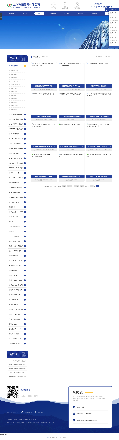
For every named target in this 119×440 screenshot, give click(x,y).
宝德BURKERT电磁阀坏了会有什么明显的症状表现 (18, 365)
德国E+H (12, 207)
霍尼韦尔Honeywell (15, 329)
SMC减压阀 (14, 74)
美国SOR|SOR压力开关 (16, 285)
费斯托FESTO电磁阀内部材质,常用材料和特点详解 (18, 368)
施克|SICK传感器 (14, 334)
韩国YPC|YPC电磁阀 (15, 158)
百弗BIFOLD (13, 324)
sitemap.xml (44, 422)
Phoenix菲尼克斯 (14, 343)
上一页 (70, 186)
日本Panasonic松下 (15, 173)
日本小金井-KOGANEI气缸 (17, 212)
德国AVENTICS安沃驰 (16, 309)
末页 (82, 186)
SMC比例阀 (14, 88)
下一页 (76, 186)
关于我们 (25, 13)
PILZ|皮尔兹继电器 (15, 143)
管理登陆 (51, 422)
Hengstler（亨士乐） (15, 265)
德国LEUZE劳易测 (14, 314)
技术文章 (66, 13)
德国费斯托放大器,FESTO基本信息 (44, 176)
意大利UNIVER (13, 256)
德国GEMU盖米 (14, 275)
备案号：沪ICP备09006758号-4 (16, 422)
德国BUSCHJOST (14, 153)
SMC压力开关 (14, 106)
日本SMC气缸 (14, 81)
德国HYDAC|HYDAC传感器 (17, 280)
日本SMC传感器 (15, 85)
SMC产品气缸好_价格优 (44, 116)
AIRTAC (11, 221)
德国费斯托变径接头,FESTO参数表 (44, 146)
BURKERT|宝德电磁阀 (16, 119)
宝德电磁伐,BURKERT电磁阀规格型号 (71, 116)
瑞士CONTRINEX (14, 202)
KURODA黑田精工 (14, 236)
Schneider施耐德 (14, 182)
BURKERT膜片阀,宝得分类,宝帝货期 (71, 146)
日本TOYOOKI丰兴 (15, 339)
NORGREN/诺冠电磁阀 (16, 129)
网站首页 (11, 13)
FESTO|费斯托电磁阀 (15, 114)
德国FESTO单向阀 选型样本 (99, 86)
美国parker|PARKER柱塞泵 (17, 299)
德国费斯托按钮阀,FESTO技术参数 (44, 86)
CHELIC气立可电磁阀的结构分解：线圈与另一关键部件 (18, 361)
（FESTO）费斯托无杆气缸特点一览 (99, 146)
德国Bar (11, 231)
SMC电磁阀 (14, 78)
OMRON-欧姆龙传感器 (16, 197)
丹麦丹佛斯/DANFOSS (16, 192)
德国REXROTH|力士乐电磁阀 (17, 295)
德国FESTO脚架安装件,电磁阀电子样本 (99, 116)
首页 (104, 56)
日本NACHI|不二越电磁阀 (17, 260)
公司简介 (13, 412)
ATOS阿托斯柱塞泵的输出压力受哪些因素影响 (18, 376)
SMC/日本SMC (13, 66)
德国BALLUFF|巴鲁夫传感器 (17, 290)
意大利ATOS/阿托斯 (15, 251)
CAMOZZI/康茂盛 (14, 226)
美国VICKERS (13, 304)
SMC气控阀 (14, 99)
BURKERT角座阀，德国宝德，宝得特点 (99, 176)
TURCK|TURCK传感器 (16, 178)
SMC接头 (13, 95)
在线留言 (80, 13)
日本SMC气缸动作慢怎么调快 (16, 372)
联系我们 (94, 13)
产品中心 (39, 13)
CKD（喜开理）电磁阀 (16, 124)
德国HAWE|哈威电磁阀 (16, 246)
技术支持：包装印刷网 (32, 422)
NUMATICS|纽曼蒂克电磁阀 (17, 187)
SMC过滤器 (14, 109)
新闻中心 (53, 13)
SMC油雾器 (14, 102)
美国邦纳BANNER (14, 319)
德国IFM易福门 (13, 270)
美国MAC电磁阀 (14, 134)
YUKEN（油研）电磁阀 (16, 163)
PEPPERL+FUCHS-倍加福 (17, 168)
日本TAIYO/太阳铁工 (15, 241)
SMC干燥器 (14, 92)
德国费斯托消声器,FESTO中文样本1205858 (71, 86)
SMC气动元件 (14, 71)
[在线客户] (107, 9)
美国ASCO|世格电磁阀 (16, 139)
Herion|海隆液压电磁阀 (16, 148)
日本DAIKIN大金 (14, 217)
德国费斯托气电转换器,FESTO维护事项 (71, 176)
